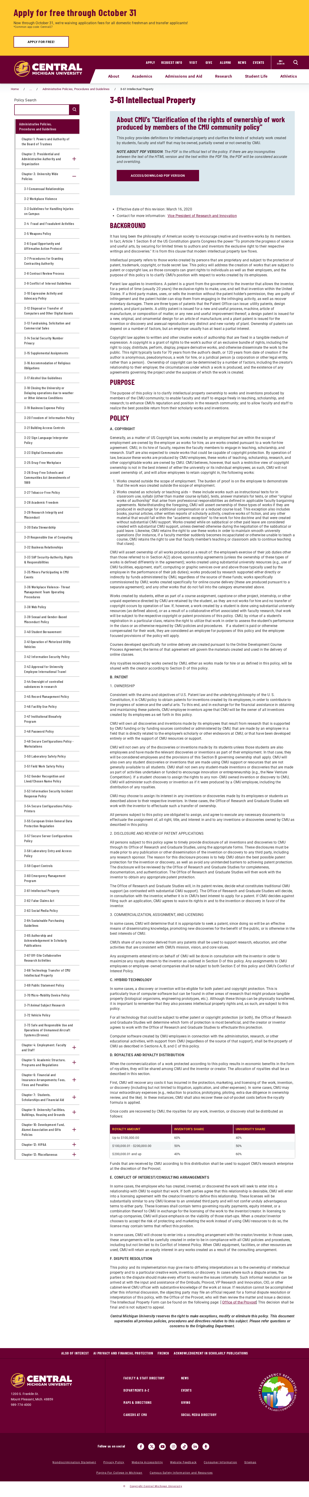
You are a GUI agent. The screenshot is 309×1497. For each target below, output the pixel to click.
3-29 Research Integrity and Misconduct (43, 514)
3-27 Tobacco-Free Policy (42, 492)
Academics (142, 76)
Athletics (288, 76)
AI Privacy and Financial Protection (123, 1353)
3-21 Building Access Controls (44, 427)
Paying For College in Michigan (119, 1472)
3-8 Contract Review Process (44, 273)
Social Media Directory (199, 1415)
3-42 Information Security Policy (46, 656)
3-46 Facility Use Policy (40, 706)
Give (209, 62)
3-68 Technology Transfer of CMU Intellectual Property (47, 972)
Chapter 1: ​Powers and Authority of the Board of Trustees (45, 141)
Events (258, 62)
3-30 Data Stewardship (40, 527)
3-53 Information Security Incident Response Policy (48, 793)
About (113, 76)
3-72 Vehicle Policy (37, 1015)
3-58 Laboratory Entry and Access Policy (47, 853)
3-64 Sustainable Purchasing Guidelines (44, 922)
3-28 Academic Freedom (41, 502)
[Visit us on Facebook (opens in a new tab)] (141, 1447)
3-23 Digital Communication (43, 452)
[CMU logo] (51, 64)
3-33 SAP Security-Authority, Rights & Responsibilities (48, 559)
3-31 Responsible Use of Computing (48, 537)
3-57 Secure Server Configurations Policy (48, 838)
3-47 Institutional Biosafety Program (43, 718)
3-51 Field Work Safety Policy (44, 766)
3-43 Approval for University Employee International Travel (45, 669)
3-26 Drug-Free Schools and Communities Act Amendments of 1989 (47, 477)
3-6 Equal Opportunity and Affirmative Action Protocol (43, 245)
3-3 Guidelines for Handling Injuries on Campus (49, 211)
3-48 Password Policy (39, 731)
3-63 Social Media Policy (41, 910)
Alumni (225, 62)
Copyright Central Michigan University (156, 1486)
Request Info (171, 62)
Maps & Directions (137, 1402)
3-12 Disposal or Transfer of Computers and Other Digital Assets (48, 310)
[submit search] (74, 110)
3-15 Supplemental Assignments (46, 353)
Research (223, 76)
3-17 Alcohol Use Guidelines (43, 378)
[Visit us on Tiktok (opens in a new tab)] (184, 1447)
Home (15, 89)
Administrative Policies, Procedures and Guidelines (76, 89)
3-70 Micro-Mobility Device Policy (47, 995)
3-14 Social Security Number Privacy (43, 340)
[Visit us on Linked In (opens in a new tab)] (195, 1447)
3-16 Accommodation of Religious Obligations (47, 365)
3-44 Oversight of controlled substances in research (43, 684)
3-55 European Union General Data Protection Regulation (48, 823)
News (242, 62)
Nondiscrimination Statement (74, 1462)
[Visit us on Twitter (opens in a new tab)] (152, 1447)
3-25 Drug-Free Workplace (42, 462)
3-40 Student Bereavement (42, 631)
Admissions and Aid (183, 76)
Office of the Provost (239, 1302)
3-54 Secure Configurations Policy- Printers (48, 808)
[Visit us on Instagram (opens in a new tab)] (173, 1447)
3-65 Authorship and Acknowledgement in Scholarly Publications (45, 940)
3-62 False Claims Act (39, 900)
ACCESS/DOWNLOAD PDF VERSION (158, 175)
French (163, 1353)
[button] (74, 159)
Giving (185, 1402)
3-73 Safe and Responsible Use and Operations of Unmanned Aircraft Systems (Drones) (48, 1030)
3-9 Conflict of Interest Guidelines (47, 283)
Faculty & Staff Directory (144, 1378)
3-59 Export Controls (38, 865)
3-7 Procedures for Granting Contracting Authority (43, 260)
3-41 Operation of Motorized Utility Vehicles (47, 644)
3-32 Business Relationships (43, 547)
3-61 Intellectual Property (41, 890)
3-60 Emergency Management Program (45, 878)
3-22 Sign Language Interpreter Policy (46, 440)
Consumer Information (220, 1462)
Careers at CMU (135, 1415)
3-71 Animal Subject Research (44, 1005)
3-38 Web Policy (35, 607)
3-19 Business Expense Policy (44, 407)
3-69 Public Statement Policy (44, 985)
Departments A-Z (136, 1390)
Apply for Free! (41, 42)
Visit (193, 62)
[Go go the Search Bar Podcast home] (206, 1447)
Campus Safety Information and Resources (181, 1472)
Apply (150, 62)
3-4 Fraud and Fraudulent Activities (49, 223)
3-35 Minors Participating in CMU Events (46, 574)
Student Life (256, 76)
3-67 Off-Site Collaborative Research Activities (42, 957)
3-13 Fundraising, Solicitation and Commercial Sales (47, 325)
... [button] (30, 89)
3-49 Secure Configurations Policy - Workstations (49, 743)
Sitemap (250, 1462)
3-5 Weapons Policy (37, 233)
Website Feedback (183, 1462)
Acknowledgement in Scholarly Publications (211, 1353)
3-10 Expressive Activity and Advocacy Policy (43, 295)
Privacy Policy (113, 1462)
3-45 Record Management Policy (46, 696)
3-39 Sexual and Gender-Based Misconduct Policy (45, 619)
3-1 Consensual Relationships (44, 188)
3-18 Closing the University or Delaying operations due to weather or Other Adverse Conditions (49, 393)
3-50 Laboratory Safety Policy (45, 756)
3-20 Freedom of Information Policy (49, 417)
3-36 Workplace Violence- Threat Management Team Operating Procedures (47, 592)
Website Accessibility (147, 1462)
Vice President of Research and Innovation (202, 216)
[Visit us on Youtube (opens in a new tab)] (162, 1447)
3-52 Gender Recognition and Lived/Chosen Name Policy (44, 778)
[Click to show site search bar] (295, 62)
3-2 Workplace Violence (40, 198)
